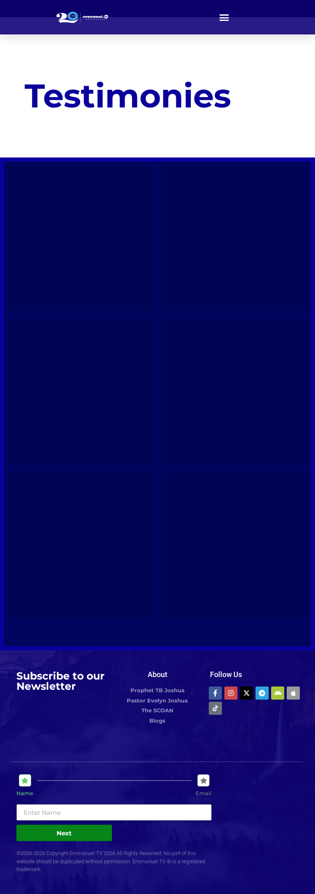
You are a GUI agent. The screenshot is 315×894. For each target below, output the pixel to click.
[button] (224, 17)
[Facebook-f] (215, 693)
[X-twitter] (246, 693)
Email (204, 793)
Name (24, 793)
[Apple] (293, 693)
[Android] (277, 693)
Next (64, 833)
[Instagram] (230, 693)
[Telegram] (262, 693)
